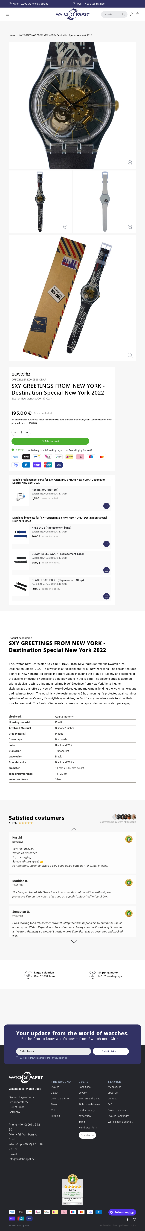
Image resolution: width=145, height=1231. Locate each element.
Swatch (55, 1087)
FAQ (110, 1104)
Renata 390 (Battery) (45, 489)
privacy (83, 1092)
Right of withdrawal (89, 1104)
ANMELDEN (109, 1051)
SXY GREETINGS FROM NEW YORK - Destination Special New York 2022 (55, 35)
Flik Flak (55, 1116)
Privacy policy (57, 1057)
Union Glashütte (60, 1098)
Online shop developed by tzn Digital (118, 1225)
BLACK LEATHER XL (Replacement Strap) (58, 580)
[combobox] (114, 14)
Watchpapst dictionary (120, 1121)
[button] (137, 14)
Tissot (54, 1104)
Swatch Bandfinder (118, 1116)
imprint (82, 1121)
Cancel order (87, 1135)
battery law (85, 1116)
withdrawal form (88, 1127)
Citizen (54, 1092)
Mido (53, 1110)
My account (114, 1087)
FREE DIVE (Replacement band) (51, 527)
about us (113, 1092)
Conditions (85, 1087)
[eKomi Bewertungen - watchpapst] (72, 1189)
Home (12, 35)
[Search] (123, 14)
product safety (87, 1110)
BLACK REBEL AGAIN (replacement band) (58, 554)
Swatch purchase (117, 1110)
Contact (112, 1098)
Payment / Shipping (89, 1098)
